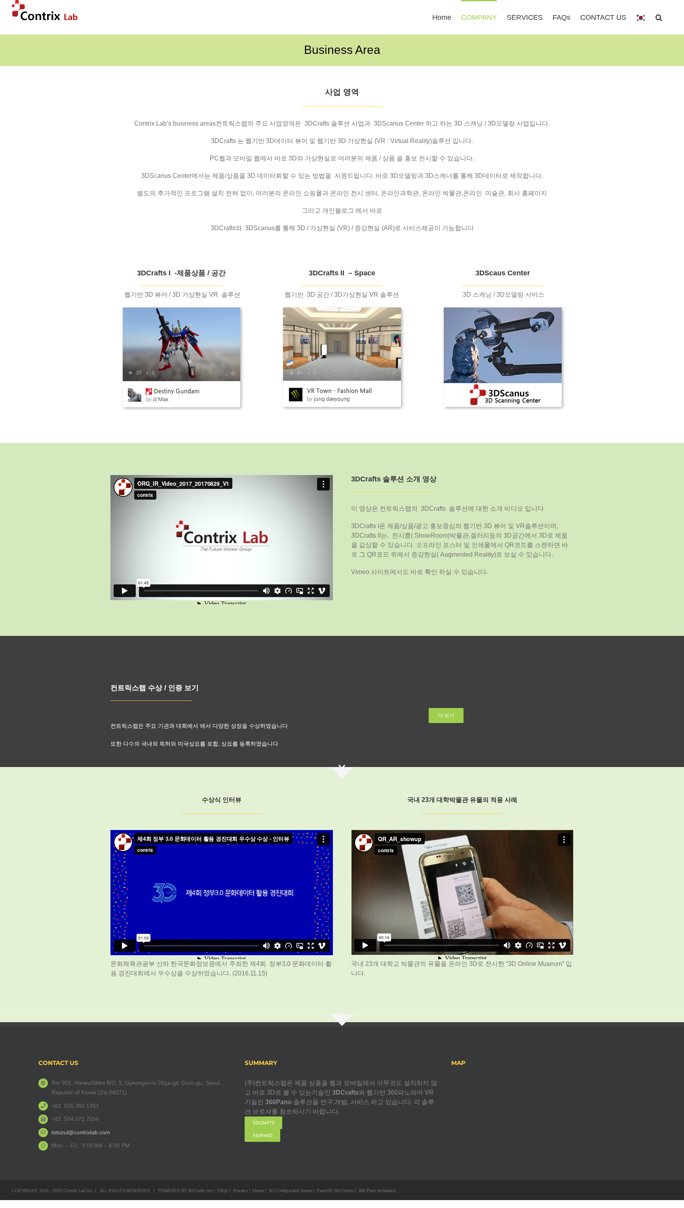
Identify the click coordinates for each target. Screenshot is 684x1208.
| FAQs (221, 1190)
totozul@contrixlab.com (80, 1132)
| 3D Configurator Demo (288, 1190)
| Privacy (239, 1190)
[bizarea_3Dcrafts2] (342, 310)
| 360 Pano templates (375, 1190)
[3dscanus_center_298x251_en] (503, 310)
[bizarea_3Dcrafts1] (181, 310)
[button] (659, 16)
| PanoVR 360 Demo (333, 1190)
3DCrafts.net (200, 1190)
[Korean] (641, 17)
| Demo (256, 1190)
